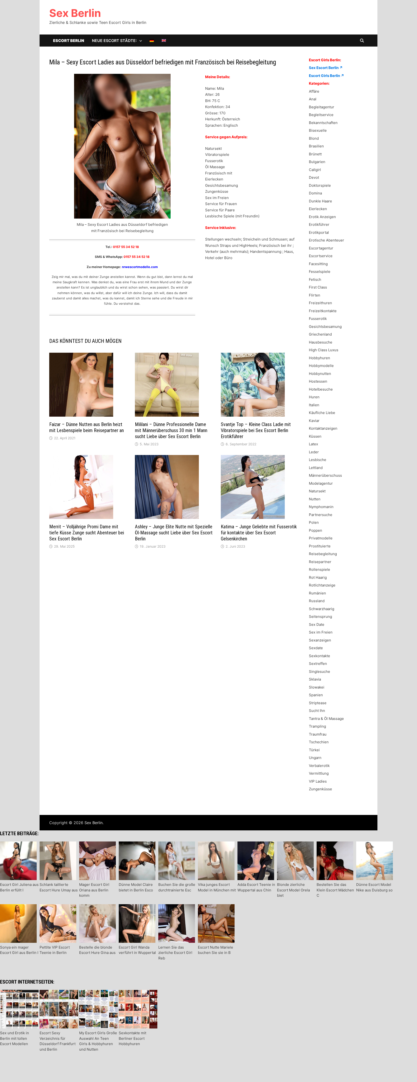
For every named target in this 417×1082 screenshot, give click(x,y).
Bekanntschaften (323, 122)
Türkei (314, 750)
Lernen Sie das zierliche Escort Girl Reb (175, 952)
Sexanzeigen (320, 640)
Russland (317, 601)
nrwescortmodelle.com (140, 267)
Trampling (317, 726)
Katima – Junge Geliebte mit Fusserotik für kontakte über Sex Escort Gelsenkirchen (259, 533)
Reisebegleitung (323, 553)
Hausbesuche (320, 342)
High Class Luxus (323, 350)
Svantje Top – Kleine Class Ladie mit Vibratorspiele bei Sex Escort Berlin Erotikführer (256, 430)
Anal (312, 99)
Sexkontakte (319, 656)
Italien (314, 405)
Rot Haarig (318, 577)
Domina (315, 193)
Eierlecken (318, 209)
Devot (314, 177)
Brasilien (316, 146)
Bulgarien (317, 161)
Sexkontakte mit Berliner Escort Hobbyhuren (132, 1038)
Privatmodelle (321, 538)
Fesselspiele (319, 271)
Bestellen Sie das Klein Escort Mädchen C (335, 890)
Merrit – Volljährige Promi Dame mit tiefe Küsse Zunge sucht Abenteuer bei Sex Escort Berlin (86, 533)
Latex (313, 444)
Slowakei (316, 687)
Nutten (314, 499)
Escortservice (321, 256)
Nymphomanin (321, 506)
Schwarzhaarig (321, 608)
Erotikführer (319, 224)
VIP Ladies (318, 781)
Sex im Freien (321, 632)
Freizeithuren (320, 303)
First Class (318, 287)
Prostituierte (320, 546)
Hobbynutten (320, 373)
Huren (314, 397)
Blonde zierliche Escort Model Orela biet (293, 890)
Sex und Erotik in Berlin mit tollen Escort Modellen (14, 1038)
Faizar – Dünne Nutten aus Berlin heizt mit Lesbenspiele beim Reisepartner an (86, 427)
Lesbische (317, 459)
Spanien (316, 695)
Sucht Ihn (317, 710)
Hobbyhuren (319, 358)
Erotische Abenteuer (326, 240)
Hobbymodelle (321, 365)
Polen (314, 522)
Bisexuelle (318, 130)
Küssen (315, 436)
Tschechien (319, 742)
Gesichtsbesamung (325, 326)
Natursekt (317, 491)
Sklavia (315, 679)
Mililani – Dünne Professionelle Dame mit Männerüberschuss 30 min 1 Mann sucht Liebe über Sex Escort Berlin (171, 430)
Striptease (318, 703)
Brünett (315, 154)
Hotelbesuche (321, 389)
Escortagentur (321, 248)
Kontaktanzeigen (323, 428)
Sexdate (316, 648)
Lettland (316, 467)
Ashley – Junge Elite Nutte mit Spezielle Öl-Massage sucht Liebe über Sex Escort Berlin (174, 533)
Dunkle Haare (320, 201)
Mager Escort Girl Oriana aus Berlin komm (94, 890)
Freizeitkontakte (323, 311)
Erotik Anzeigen (322, 216)
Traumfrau (318, 734)
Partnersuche (320, 514)
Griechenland (320, 334)
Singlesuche (319, 671)
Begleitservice (321, 114)
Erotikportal (319, 232)
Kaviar (314, 420)
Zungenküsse (320, 789)
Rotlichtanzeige (322, 585)
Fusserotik (318, 318)
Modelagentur (321, 483)
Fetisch (315, 279)
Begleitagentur (321, 107)
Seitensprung (320, 616)
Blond (314, 138)
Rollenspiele (319, 569)
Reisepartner (320, 561)
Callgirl (315, 169)
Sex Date (316, 624)
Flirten (314, 295)
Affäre (314, 91)
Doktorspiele (320, 185)
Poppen (315, 530)
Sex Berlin (75, 13)
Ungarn (315, 757)
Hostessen (318, 381)
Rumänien (317, 593)
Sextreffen (318, 663)
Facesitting (318, 264)
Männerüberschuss (325, 475)
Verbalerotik (319, 765)
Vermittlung (319, 773)
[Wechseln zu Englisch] (164, 40)
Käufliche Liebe (322, 412)
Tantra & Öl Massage (326, 718)
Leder (314, 452)
